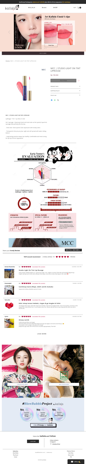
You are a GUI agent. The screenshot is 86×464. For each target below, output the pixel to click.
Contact (15, 457)
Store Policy (70, 453)
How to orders (71, 455)
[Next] (77, 32)
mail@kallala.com (40, 452)
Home (7, 61)
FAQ (71, 457)
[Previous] (9, 32)
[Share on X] (58, 100)
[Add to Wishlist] (78, 80)
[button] (79, 7)
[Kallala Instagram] (51, 444)
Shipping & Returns (71, 451)
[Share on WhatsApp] (55, 100)
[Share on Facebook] (52, 100)
